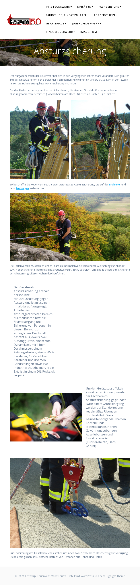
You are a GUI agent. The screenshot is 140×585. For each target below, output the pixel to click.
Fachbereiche (109, 6)
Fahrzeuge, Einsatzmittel (66, 15)
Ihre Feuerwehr (58, 6)
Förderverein (104, 15)
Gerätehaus (55, 23)
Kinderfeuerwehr (59, 32)
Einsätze (84, 6)
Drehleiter (115, 184)
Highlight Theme (115, 576)
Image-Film (88, 32)
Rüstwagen (22, 188)
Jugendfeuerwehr (85, 23)
